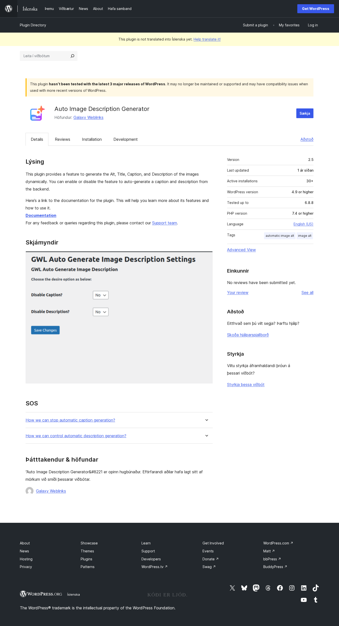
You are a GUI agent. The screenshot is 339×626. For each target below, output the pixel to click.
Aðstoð (307, 139)
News (24, 551)
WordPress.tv (154, 567)
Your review (237, 292)
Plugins (86, 559)
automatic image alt (280, 236)
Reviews (62, 139)
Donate (211, 559)
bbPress (272, 559)
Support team (164, 222)
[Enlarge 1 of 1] (205, 257)
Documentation (41, 215)
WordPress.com (278, 543)
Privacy (26, 567)
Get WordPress (315, 8)
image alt (304, 236)
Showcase (89, 543)
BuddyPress (275, 567)
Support (148, 551)
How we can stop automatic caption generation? (70, 420)
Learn (146, 543)
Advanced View (241, 249)
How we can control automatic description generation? (76, 435)
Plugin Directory (33, 25)
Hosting (26, 559)
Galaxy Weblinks (88, 117)
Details (37, 139)
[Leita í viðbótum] (72, 56)
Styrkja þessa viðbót (246, 384)
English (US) (303, 224)
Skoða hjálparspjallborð (248, 334)
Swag (209, 567)
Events (208, 551)
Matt (269, 551)
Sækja (305, 113)
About (25, 543)
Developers (151, 559)
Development (125, 139)
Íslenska (73, 594)
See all (307, 292)
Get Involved (213, 543)
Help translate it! (207, 39)
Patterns (88, 567)
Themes (87, 551)
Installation (92, 139)
